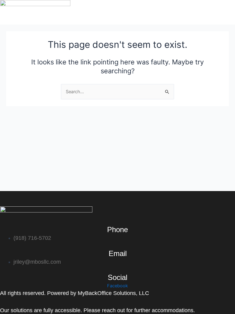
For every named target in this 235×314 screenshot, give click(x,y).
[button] (162, 21)
